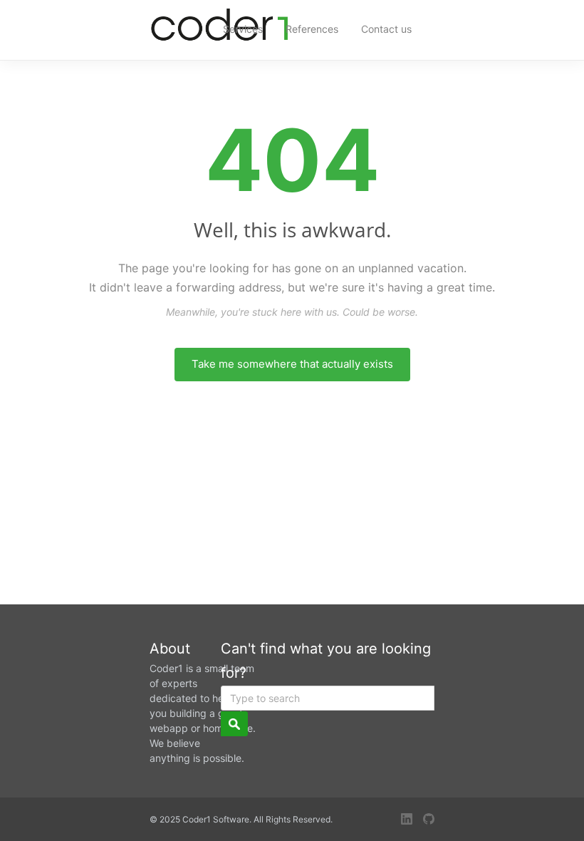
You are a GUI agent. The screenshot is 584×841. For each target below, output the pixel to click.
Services (243, 29)
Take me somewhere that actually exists (292, 364)
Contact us (386, 29)
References (312, 29)
